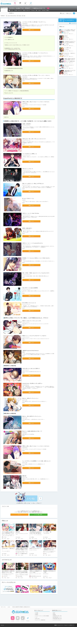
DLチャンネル (5, 4)
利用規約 (36, 614)
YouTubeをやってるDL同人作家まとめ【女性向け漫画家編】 (22, 572)
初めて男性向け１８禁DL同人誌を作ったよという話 (8, 571)
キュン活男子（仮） (47, 531)
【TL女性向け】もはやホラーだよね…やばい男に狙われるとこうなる (35, 533)
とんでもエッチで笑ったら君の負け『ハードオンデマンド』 (35, 53)
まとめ (9, 606)
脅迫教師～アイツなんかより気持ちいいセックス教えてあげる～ (36, 258)
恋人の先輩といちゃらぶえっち (29, 302)
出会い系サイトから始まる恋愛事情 (30, 287)
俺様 (24, 15)
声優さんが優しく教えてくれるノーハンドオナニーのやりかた (35, 101)
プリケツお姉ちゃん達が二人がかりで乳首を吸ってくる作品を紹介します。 (8, 533)
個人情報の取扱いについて (57, 617)
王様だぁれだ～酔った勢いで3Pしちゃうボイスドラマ (34, 138)
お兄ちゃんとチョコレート (35, 548)
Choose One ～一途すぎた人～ (69, 53)
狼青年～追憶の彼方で (27, 228)
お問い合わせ (37, 618)
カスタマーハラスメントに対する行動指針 (42, 615)
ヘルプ (36, 617)
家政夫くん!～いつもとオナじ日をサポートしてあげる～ (34, 335)
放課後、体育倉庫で (26, 123)
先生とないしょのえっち (27, 168)
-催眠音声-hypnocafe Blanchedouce (30, 350)
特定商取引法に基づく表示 (57, 615)
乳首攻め (19, 15)
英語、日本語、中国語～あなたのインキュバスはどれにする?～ (36, 273)
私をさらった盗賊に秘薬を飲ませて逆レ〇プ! (32, 431)
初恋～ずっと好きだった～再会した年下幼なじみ (33, 183)
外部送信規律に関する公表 (57, 618)
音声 (48, 10)
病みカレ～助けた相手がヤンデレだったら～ (32, 416)
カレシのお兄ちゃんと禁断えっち (29, 153)
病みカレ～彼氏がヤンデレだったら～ (30, 398)
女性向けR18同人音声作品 (12, 15)
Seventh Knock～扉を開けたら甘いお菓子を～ (32, 383)
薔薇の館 (24, 475)
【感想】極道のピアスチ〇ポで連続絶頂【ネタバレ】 (49, 549)
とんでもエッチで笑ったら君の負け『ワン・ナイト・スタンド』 (36, 75)
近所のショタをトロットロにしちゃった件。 (32, 320)
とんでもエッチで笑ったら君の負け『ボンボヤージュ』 (34, 22)
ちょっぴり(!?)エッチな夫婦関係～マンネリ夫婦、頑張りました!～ (36, 461)
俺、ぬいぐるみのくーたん (28, 198)
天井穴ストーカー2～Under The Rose (30, 213)
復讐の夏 (18, 531)
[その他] (76, 13)
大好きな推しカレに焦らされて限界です (31, 368)
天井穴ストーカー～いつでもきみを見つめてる (32, 243)
